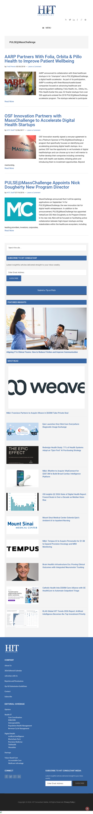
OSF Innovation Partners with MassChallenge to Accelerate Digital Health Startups (40, 120)
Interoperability (14, 723)
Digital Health (10, 733)
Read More (9, 101)
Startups (8, 752)
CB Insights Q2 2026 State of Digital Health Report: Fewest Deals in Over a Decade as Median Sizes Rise (64, 497)
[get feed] (67, 20)
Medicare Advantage (15, 763)
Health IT (8, 714)
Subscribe (8, 696)
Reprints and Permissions (14, 681)
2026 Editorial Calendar (13, 670)
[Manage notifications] (87, 809)
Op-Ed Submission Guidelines (16, 686)
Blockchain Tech (14, 739)
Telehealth (12, 744)
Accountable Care (14, 760)
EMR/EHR (12, 720)
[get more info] (86, 20)
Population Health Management (20, 725)
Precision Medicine (15, 742)
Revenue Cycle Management (18, 728)
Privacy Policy (69, 802)
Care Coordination (15, 717)
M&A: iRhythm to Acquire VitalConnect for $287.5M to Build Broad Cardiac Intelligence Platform (62, 474)
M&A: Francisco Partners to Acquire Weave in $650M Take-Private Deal (37, 413)
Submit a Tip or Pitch (47, 290)
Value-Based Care (11, 758)
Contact (8, 691)
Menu (48, 28)
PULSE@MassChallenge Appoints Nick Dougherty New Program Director (42, 185)
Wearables (12, 747)
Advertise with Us (11, 676)
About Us (8, 665)
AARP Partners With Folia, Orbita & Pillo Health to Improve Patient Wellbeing (43, 59)
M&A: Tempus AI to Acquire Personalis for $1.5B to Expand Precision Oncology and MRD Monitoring (64, 544)
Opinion (8, 709)
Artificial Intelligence (16, 736)
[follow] (71, 20)
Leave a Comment (34, 67)
